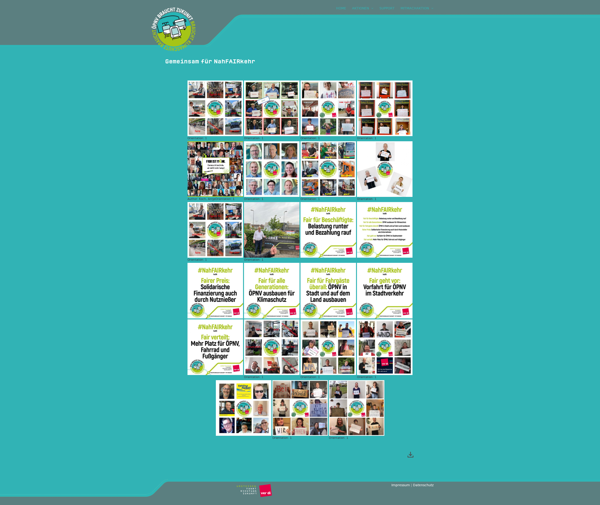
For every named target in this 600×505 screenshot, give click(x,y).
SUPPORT (387, 8)
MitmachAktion (415, 8)
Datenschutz (423, 485)
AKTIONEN (360, 8)
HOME (341, 8)
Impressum (400, 485)
